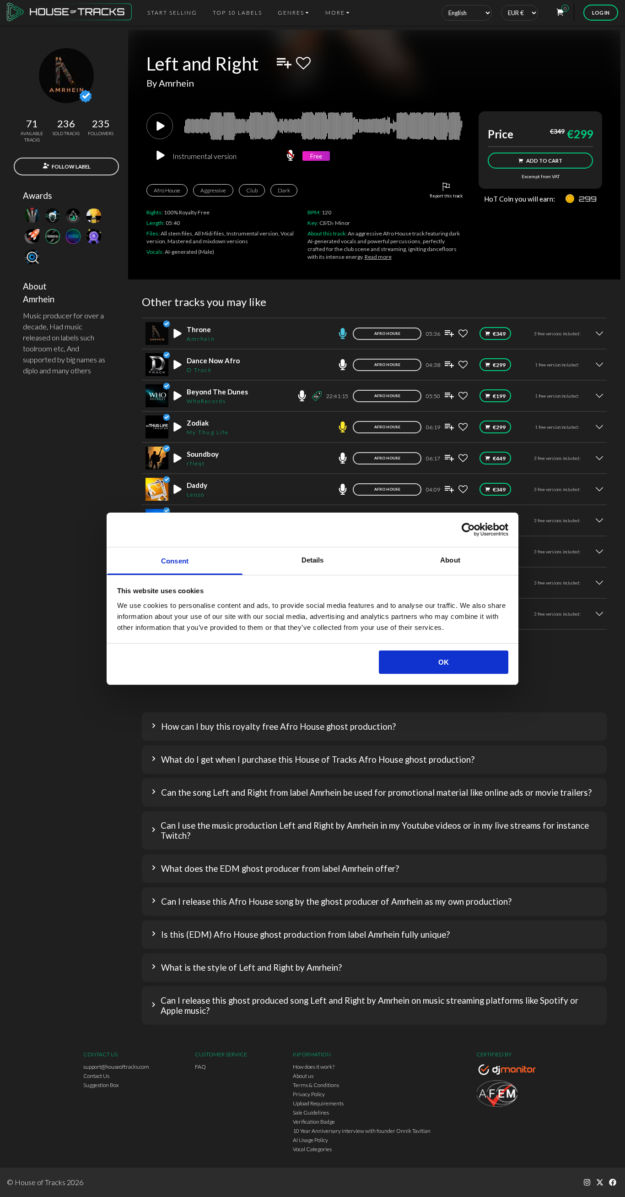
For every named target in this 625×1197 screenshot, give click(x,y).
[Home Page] (72, 12)
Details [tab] (313, 560)
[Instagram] (587, 1182)
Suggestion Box (101, 1085)
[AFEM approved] (509, 1095)
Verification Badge (314, 1121)
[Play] (159, 126)
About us (303, 1075)
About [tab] (450, 560)
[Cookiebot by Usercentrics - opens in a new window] (468, 529)
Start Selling (172, 12)
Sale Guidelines (311, 1112)
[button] (374, 726)
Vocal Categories (312, 1149)
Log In (600, 13)
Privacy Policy (309, 1094)
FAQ (200, 1066)
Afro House (167, 190)
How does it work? (313, 1066)
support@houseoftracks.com (116, 1066)
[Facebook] (612, 1182)
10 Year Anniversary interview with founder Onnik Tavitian (362, 1130)
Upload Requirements (318, 1103)
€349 (499, 333)
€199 (499, 396)
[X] (599, 1182)
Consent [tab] (175, 561)
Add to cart (544, 161)
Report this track (446, 195)
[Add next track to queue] (284, 63)
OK (443, 662)
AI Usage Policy (310, 1140)
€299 (499, 364)
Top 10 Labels (237, 12)
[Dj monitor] (509, 1071)
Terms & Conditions (316, 1085)
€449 (499, 458)
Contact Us (96, 1075)
